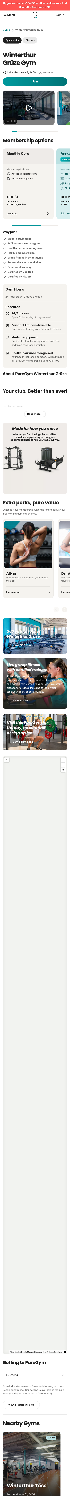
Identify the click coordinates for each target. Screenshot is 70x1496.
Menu (11, 15)
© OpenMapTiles (39, 1352)
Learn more (13, 592)
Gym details (12, 40)
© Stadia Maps (25, 1352)
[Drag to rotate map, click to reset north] (63, 769)
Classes (30, 40)
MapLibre (14, 1352)
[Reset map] (6, 759)
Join (35, 81)
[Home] (35, 15)
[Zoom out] (63, 764)
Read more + (35, 413)
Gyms (6, 29)
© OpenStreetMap (54, 1352)
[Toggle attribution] (65, 1352)
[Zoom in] (63, 759)
